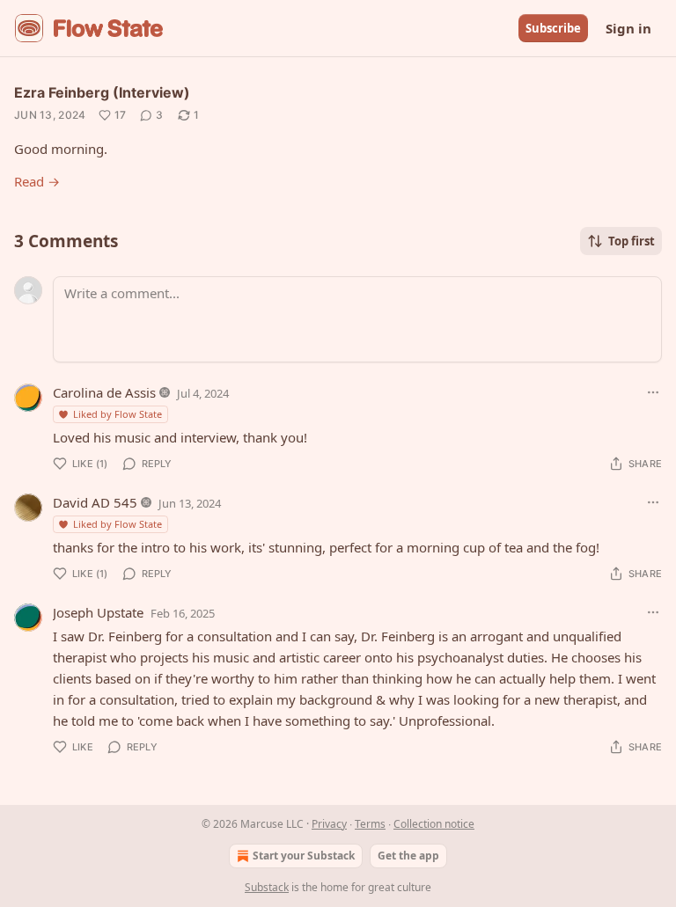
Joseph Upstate (98, 612)
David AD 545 (95, 502)
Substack (267, 887)
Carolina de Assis (104, 392)
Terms (370, 823)
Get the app (408, 855)
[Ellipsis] (653, 392)
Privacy (329, 823)
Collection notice (433, 823)
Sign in (628, 28)
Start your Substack (304, 855)
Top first (631, 241)
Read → (37, 181)
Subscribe (553, 28)
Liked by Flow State (117, 414)
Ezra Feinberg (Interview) (102, 92)
